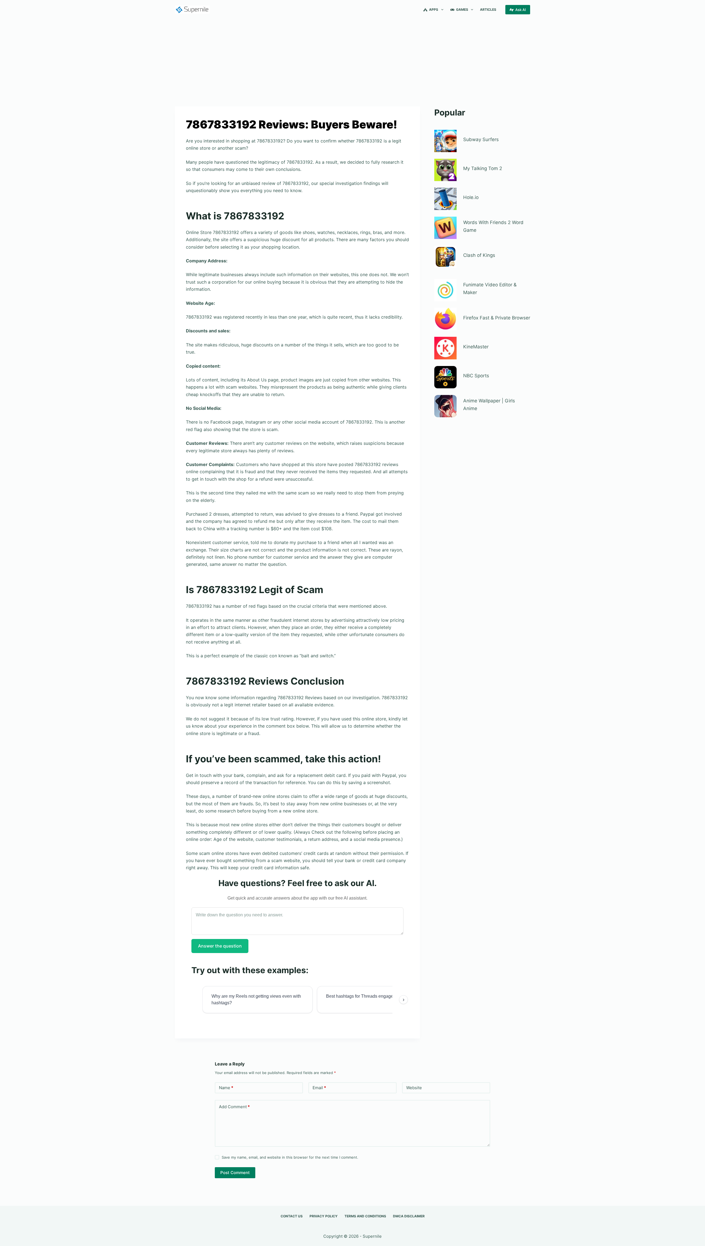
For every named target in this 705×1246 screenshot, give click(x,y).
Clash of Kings (479, 255)
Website (414, 1087)
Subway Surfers (481, 139)
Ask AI (520, 9)
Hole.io (471, 197)
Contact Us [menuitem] (292, 1216)
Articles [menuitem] (488, 9)
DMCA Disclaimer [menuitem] (409, 1216)
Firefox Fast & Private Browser (496, 318)
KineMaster (476, 346)
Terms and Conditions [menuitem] (365, 1216)
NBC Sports (476, 375)
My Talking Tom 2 (482, 168)
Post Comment (235, 1172)
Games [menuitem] (462, 9)
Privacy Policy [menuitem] (324, 1216)
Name (226, 1087)
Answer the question (220, 946)
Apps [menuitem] (433, 9)
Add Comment (234, 1106)
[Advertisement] (352, 60)
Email (319, 1087)
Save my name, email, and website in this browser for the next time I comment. (290, 1157)
